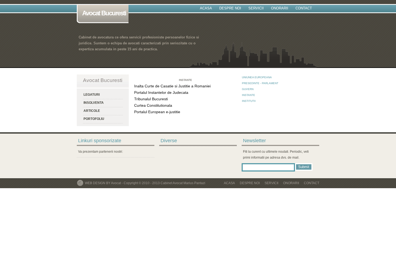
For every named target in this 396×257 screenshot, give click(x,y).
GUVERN (247, 89)
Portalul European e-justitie (157, 112)
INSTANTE (248, 95)
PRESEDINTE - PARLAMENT (260, 83)
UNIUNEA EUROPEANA (257, 77)
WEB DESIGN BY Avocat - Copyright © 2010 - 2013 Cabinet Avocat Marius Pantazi (145, 183)
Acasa (206, 8)
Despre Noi (230, 8)
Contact (304, 8)
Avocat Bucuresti (104, 13)
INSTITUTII (249, 100)
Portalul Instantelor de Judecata (161, 92)
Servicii (256, 8)
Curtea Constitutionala (153, 105)
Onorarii (279, 8)
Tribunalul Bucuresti (151, 99)
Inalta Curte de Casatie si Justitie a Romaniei (172, 86)
